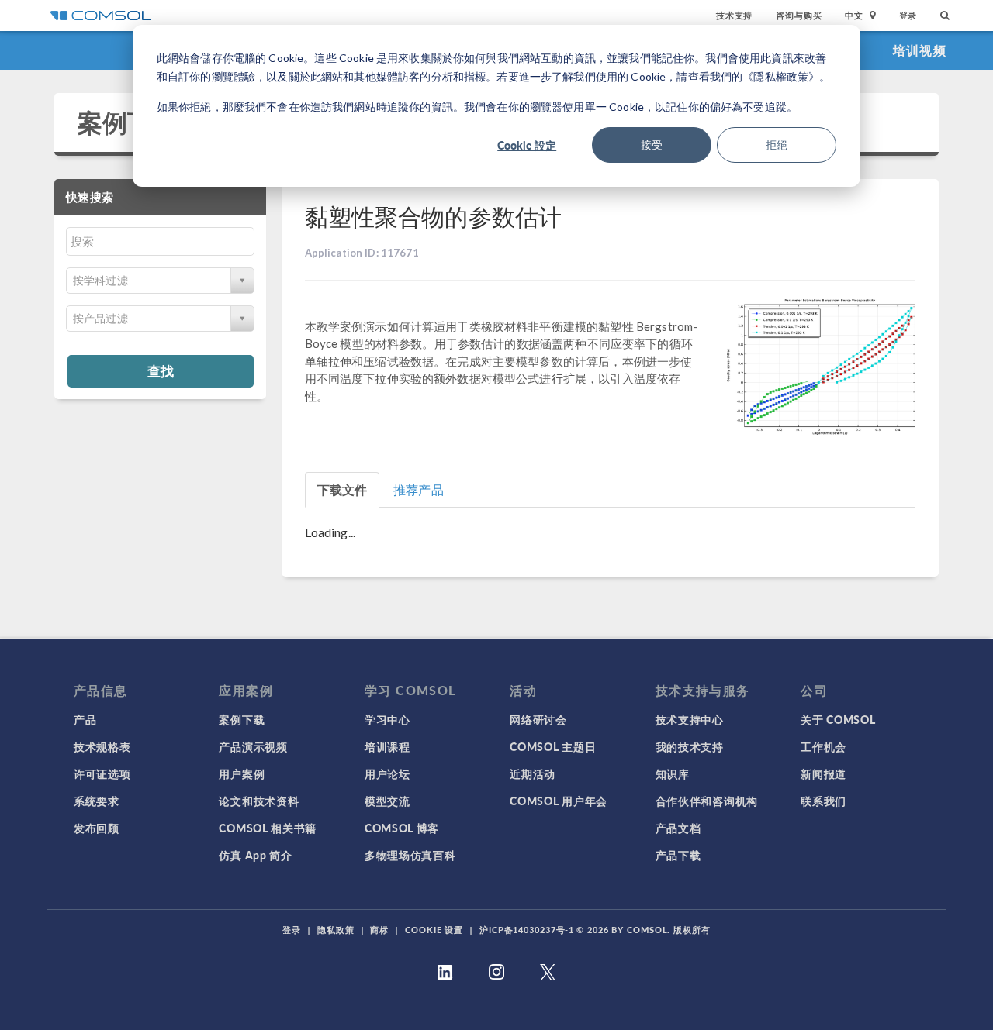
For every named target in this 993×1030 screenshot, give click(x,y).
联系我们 (823, 800)
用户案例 (242, 773)
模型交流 (387, 800)
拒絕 (776, 144)
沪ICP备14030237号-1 (526, 929)
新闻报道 (823, 773)
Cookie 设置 (434, 929)
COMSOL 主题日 (553, 746)
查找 (160, 370)
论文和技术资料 (259, 800)
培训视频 (919, 50)
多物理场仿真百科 (410, 855)
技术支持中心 (690, 719)
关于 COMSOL (838, 719)
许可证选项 (102, 773)
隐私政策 (336, 929)
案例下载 (128, 122)
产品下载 (678, 855)
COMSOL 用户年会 (558, 800)
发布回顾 (96, 827)
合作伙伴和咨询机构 (707, 800)
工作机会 (823, 746)
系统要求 (96, 800)
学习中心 (387, 719)
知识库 (673, 773)
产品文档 (678, 827)
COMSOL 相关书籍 (268, 827)
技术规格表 (102, 746)
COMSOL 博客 (402, 827)
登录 (908, 15)
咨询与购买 (799, 15)
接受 (652, 144)
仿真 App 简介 (255, 855)
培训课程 (387, 746)
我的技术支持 (690, 746)
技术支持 (734, 15)
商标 (379, 929)
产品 (85, 719)
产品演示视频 (253, 746)
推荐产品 (418, 489)
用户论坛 (387, 773)
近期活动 (532, 773)
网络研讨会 (538, 719)
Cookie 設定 (526, 145)
